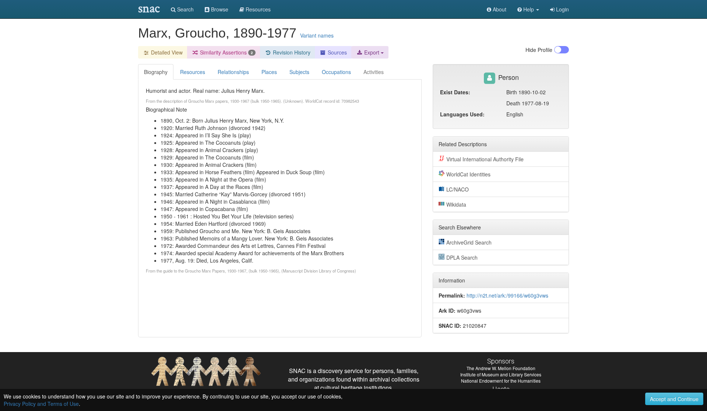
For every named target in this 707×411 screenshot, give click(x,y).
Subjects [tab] (299, 71)
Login (562, 9)
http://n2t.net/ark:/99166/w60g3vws (507, 295)
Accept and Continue (674, 399)
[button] (528, 9)
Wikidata (456, 204)
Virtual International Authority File (485, 159)
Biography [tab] (156, 71)
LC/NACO (457, 189)
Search (185, 9)
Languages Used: (462, 114)
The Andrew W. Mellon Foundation (501, 368)
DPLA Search (462, 257)
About (498, 9)
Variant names (317, 35)
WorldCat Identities (468, 174)
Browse (219, 9)
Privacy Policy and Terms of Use (41, 403)
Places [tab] (269, 71)
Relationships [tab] (233, 71)
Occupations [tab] (336, 71)
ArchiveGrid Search (469, 242)
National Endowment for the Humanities (501, 380)
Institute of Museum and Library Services (500, 374)
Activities (373, 71)
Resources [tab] (192, 71)
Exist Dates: (455, 92)
